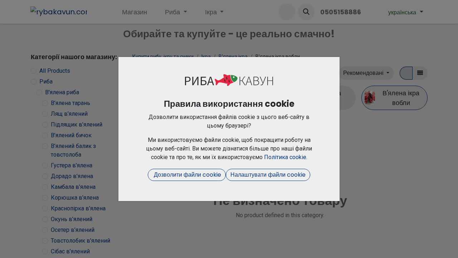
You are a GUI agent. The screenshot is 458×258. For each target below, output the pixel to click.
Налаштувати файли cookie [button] (268, 175)
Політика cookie (285, 157)
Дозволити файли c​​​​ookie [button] (187, 175)
